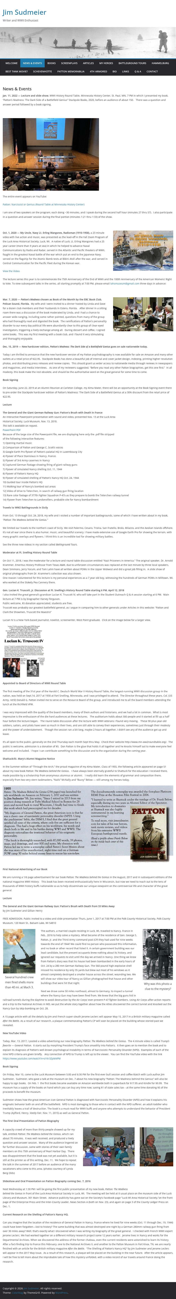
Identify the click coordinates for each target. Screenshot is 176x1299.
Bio (115, 71)
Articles (88, 63)
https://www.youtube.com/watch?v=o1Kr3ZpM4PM (32, 1058)
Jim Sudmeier (24, 12)
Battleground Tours (132, 63)
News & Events (32, 63)
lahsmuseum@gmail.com (125, 283)
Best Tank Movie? (17, 71)
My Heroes (106, 63)
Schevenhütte (42, 71)
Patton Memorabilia (70, 71)
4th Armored (98, 71)
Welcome (12, 63)
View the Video (11, 271)
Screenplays (69, 63)
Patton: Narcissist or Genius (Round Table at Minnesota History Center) (43, 204)
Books (51, 63)
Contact (152, 71)
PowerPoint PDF (12, 430)
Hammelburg (160, 63)
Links (125, 71)
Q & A (138, 71)
